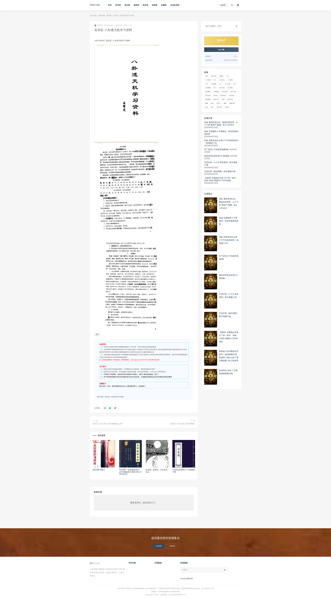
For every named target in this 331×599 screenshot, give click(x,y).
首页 (110, 5)
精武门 (219, 103)
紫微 (225, 103)
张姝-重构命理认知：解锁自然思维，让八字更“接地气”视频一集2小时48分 (221, 123)
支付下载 (221, 49)
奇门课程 (230, 87)
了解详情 (172, 546)
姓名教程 (207, 91)
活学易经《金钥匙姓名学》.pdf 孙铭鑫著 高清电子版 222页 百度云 (130, 472)
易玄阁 (127, 5)
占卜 (97, 334)
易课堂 (154, 5)
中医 (206, 76)
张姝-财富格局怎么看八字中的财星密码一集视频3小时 (221, 142)
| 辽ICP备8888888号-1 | (177, 595)
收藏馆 (164, 5)
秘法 (212, 103)
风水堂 (227, 107)
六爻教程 (213, 84)
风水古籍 (219, 107)
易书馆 (118, 5)
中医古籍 (213, 76)
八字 (227, 76)
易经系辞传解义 (98, 470)
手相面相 (216, 91)
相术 (223, 99)
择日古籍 (233, 91)
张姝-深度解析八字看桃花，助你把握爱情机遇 (221, 132)
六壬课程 (230, 80)
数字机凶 (223, 95)
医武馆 (145, 5)
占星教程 (207, 87)
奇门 (215, 87)
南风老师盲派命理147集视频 (216, 156)
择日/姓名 (225, 91)
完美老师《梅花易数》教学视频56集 (220, 171)
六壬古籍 (221, 80)
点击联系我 (174, 5)
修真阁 (136, 5)
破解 (206, 103)
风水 (206, 107)
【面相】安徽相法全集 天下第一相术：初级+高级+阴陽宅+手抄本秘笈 (221, 179)
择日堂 (215, 95)
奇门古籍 (221, 87)
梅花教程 (207, 99)
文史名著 (231, 95)
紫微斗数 (232, 103)
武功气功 (216, 99)
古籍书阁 (163, 595)
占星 (234, 84)
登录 (153, 503)
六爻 (206, 84)
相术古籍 (230, 99)
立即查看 (159, 546)
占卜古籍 (227, 84)
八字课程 (207, 80)
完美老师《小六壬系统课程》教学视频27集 (220, 163)
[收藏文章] (105, 408)
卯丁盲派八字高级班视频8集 (216, 149)
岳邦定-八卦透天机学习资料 (114, 397)
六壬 (215, 80)
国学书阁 (101, 16)
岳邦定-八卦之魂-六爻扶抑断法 (182, 424)
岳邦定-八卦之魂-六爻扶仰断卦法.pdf (107, 424)
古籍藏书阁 (189, 578)
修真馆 (221, 76)
